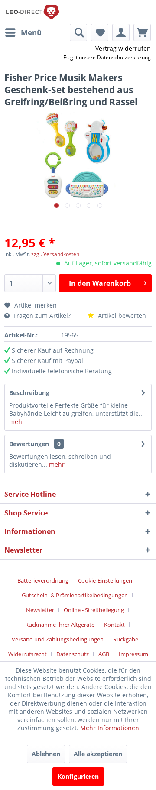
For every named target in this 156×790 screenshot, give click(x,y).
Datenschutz (72, 654)
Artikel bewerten (121, 315)
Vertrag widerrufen (123, 48)
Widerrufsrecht (27, 654)
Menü (31, 32)
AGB (103, 654)
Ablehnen (46, 754)
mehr (17, 422)
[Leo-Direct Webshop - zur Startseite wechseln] (32, 11)
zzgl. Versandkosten (55, 254)
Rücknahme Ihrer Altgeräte (59, 624)
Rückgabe (125, 639)
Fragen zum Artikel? (42, 315)
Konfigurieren (78, 776)
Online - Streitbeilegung (94, 610)
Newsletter (40, 610)
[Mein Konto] (121, 32)
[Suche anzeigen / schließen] (78, 32)
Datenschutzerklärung (124, 57)
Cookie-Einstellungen (105, 580)
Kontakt (114, 624)
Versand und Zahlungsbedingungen (58, 639)
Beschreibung (29, 393)
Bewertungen (29, 444)
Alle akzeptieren (98, 754)
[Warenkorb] (142, 32)
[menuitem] (23, 32)
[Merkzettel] (99, 32)
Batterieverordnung (42, 580)
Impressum (133, 654)
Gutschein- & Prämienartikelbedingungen (75, 595)
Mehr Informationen (109, 728)
